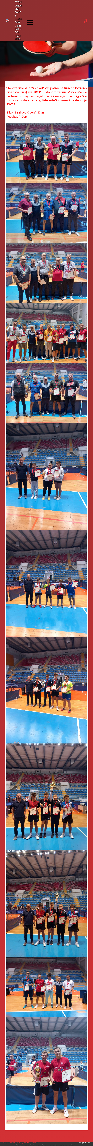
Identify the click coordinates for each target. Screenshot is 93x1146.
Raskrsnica (36, 1145)
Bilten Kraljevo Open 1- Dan (25, 112)
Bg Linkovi (27, 1145)
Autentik (72, 1145)
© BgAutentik (84, 1143)
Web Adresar (63, 1145)
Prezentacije (53, 1145)
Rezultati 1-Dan (16, 116)
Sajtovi (44, 1145)
